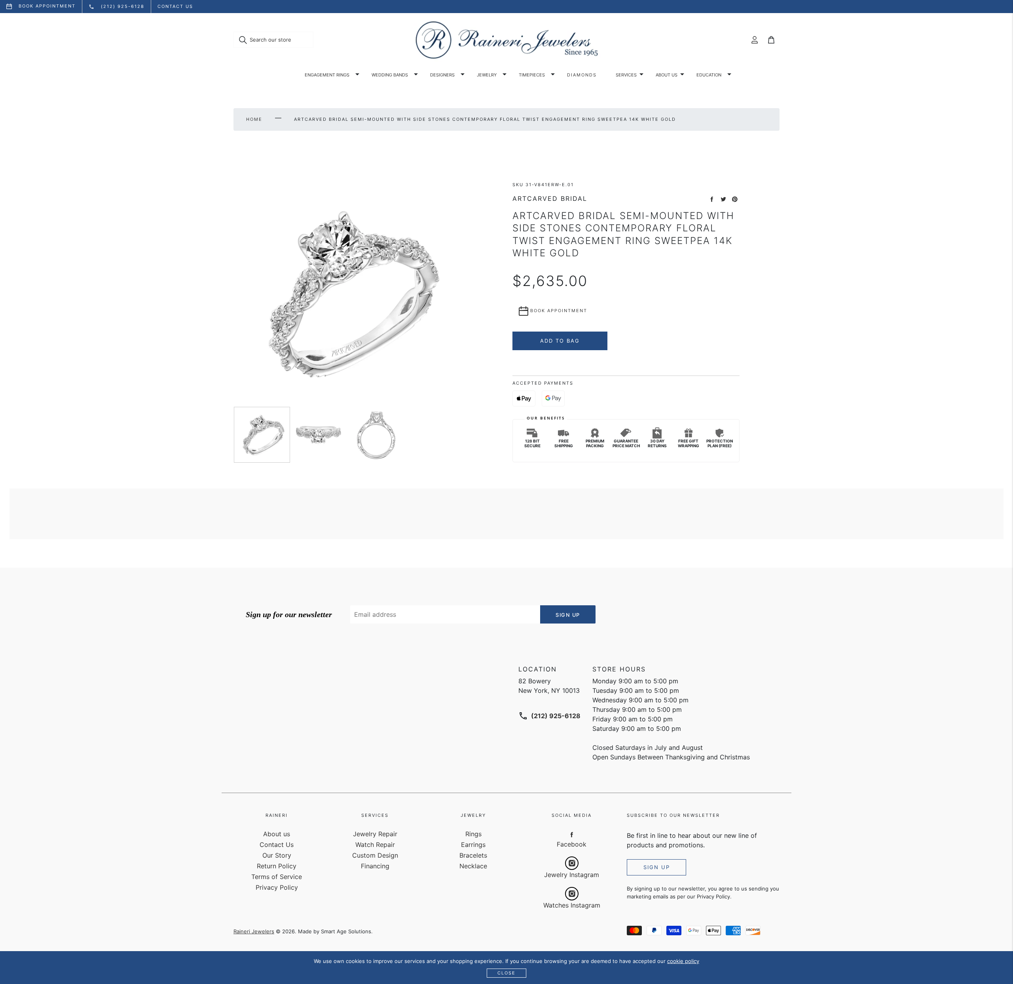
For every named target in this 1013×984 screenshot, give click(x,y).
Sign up (656, 867)
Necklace (473, 866)
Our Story (276, 855)
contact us (175, 6)
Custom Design (375, 855)
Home (254, 119)
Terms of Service (276, 877)
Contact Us (277, 845)
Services (626, 75)
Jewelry (487, 75)
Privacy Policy (277, 887)
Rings (473, 834)
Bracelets (473, 855)
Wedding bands (390, 75)
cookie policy (683, 961)
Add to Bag (560, 341)
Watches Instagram (571, 905)
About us (666, 75)
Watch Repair (375, 845)
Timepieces (532, 75)
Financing (375, 866)
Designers (442, 75)
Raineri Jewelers (253, 931)
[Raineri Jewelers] (506, 40)
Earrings (473, 845)
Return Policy (276, 866)
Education (708, 75)
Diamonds (582, 75)
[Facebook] (572, 834)
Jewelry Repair (375, 834)
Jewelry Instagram (571, 875)
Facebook (571, 844)
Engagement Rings (327, 75)
